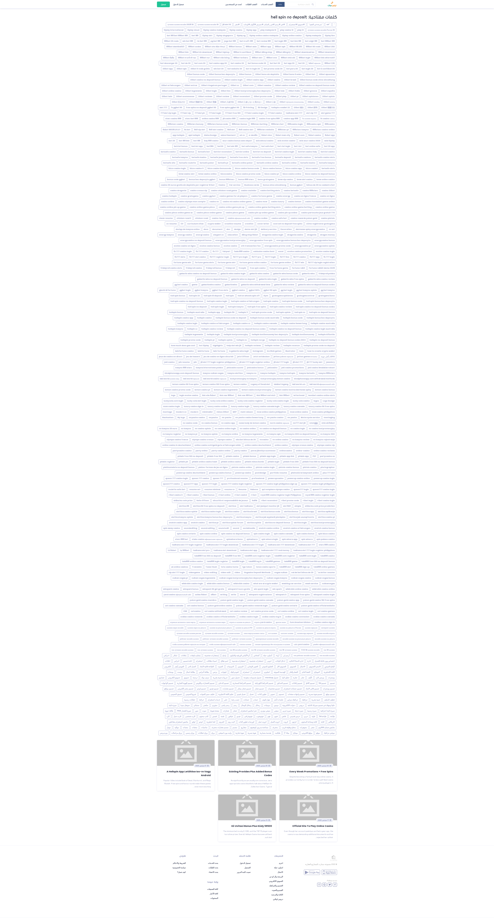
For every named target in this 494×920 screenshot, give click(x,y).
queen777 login (301, 489)
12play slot (207, 35)
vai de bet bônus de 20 (302, 572)
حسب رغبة (235, 699)
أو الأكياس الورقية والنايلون (240, 655)
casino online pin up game (173, 207)
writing (223, 594)
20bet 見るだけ (178, 102)
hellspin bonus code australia (264, 318)
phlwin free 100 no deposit (190, 456)
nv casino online (248, 428)
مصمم (234, 727)
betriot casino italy (307, 151)
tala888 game (291, 561)
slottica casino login (211, 511)
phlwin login (273, 461)
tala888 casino (327, 556)
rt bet (254, 495)
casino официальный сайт (239, 218)
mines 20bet (223, 412)
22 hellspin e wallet (280, 107)
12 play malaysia (268, 30)
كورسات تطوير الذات (246, 722)
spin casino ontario (186, 533)
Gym (265, 295)
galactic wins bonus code (285, 273)
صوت (204, 711)
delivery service (269, 229)
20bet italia (294, 91)
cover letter (263, 223)
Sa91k (254, 500)
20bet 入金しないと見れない (250, 102)
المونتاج (317, 672)
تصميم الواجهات (167, 683)
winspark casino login (324, 594)
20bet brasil (290, 80)
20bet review (222, 96)
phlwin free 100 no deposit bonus (318, 461)
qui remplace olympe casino (276, 489)
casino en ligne (327, 196)
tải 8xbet (172, 550)
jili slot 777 (298, 362)
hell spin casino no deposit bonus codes (315, 306)
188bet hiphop (223, 52)
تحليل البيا (285, 677)
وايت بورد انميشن (225, 733)
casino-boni (218, 218)
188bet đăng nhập (263, 52)
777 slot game (328, 113)
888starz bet (277, 124)
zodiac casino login (248, 616)
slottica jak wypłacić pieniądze (270, 517)
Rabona (254, 489)
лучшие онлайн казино (214, 633)
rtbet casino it (176, 495)
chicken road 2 (184, 218)
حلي (225, 699)
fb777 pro (256, 257)
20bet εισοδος (314, 102)
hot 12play (204, 345)
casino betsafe (291, 190)
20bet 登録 (211, 102)
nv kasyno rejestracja (324, 439)
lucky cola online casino (222, 401)
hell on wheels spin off (249, 295)
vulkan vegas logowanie (203, 578)
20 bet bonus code (257, 63)
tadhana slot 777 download (281, 544)
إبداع (224, 655)
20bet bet (310, 74)
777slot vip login (168, 113)
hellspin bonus (176, 312)
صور (196, 711)
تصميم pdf (310, 683)
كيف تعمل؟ (181, 872)
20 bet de (186, 63)
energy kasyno (166, 235)
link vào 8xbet (209, 395)
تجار (302, 677)
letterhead (298, 395)
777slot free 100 (233, 113)
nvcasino (264, 439)
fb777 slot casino (197, 257)
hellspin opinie (225, 340)
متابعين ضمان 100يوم (326, 727)
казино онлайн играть (326, 633)
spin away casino (171, 528)
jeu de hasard (193, 356)
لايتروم (221, 722)
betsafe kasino (199, 157)
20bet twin (167, 96)
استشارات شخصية (256, 661)
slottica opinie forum (232, 522)
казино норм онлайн (175, 628)
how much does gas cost (183, 345)
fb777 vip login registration (321, 262)
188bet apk (280, 46)
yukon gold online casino (220, 605)
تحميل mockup (271, 677)
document (217, 229)
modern (194, 412)
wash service (311, 583)
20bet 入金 (271, 102)
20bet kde (280, 91)
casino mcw (261, 201)
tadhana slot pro (201, 550)
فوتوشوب (260, 716)
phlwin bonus (249, 456)
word (242, 594)
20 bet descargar (168, 63)
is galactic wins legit (239, 351)
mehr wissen (246, 412)
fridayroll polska (327, 273)
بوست (179, 672)
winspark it (281, 594)
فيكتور (230, 716)
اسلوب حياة (278, 867)
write (233, 594)
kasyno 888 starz (183, 367)
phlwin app (303, 456)
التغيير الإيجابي (252, 666)
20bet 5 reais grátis (200, 68)
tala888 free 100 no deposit (207, 556)
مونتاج (295, 733)
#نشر (237, 24)
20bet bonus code (196, 74)
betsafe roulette (187, 163)
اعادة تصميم (187, 661)
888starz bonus (239, 124)
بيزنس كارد (320, 677)
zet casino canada (174, 605)
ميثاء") (286, 733)
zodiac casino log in (271, 616)
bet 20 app (329, 146)
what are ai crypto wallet (265, 583)
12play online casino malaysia (263, 35)
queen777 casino (171, 484)
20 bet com (199, 63)
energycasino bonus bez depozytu (293, 240)
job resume (184, 362)
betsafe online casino (267, 163)
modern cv (181, 412)
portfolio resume (278, 473)
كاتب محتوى (203, 716)
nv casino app (228, 423)
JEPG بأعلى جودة (328, 356)
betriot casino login (284, 151)
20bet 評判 (312, 107)
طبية (313, 716)
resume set (194, 489)
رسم (235, 705)
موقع (318, 733)
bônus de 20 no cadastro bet (320, 185)
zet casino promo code (262, 611)
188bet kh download (202, 52)
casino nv (214, 201)
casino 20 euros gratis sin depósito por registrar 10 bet (188, 185)
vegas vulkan (280, 572)
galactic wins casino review (321, 279)
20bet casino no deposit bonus (205, 80)
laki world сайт (299, 384)
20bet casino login (233, 80)
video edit (226, 572)
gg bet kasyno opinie (306, 290)
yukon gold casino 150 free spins (319, 600)
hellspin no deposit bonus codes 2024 (287, 340)
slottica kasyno (244, 517)
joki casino (169, 362)
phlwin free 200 (291, 461)
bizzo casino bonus (272, 168)
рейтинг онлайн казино (189, 639)
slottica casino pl (326, 517)
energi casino (202, 235)
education (233, 235)
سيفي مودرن (265, 711)
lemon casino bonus (325, 389)
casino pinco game (235, 212)
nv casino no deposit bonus (273, 428)
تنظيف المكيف (329, 699)
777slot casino (275, 113)
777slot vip (185, 113)
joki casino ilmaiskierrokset (321, 367)
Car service (234, 185)
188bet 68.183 (295, 46)
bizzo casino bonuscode (219, 168)
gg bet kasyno (328, 290)
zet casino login (306, 611)
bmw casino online (207, 174)
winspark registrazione (260, 594)
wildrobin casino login (192, 583)
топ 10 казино (329, 650)
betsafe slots (328, 168)
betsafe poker (207, 163)
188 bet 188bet (328, 41)
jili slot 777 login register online (254, 362)
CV (182, 223)
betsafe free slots (239, 157)
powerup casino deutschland (190, 473)
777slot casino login (254, 113)
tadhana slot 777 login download (222, 544)
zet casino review (238, 611)
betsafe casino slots (325, 157)
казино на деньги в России (290, 628)
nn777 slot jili (299, 423)
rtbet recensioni (269, 500)
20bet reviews (205, 96)
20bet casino (273, 80)
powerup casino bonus (220, 473)
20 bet (301, 63)
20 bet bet (275, 63)
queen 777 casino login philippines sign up (276, 484)
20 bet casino (237, 63)
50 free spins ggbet (229, 107)
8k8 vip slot (199, 129)
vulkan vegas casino (301, 578)
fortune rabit (298, 268)
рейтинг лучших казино (242, 639)
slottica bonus (291, 511)
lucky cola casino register (250, 401)
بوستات (170, 672)
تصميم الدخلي (223, 683)
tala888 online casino (192, 561)
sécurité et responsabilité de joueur (230, 500)
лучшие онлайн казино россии (189, 633)
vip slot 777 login (177, 572)
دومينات (267, 705)
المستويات (214, 898)
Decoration (286, 229)
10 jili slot (226, 24)
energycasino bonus (324, 240)
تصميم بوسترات (329, 688)
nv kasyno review (300, 439)
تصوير (272, 694)
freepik (242, 268)
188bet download (326, 52)
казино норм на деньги (196, 628)
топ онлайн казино (327, 655)
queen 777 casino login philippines (318, 484)
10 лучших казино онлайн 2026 (180, 24)
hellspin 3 (243, 312)
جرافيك (305, 699)
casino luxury (277, 201)
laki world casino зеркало (214, 378)
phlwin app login (268, 456)
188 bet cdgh (311, 41)
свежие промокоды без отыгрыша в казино (272, 644)
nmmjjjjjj (313, 423)
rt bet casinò (240, 495)
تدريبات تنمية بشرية (220, 677)
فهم (268, 716)
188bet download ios (304, 52)
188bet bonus (235, 46)
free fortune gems (279, 268)
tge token (247, 567)
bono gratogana (266, 179)
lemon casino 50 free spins (185, 384)
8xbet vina (266, 135)
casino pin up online (287, 212)
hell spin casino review (281, 306)
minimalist (207, 412)
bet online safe (312, 146)
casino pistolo (328, 218)
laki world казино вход (169, 378)
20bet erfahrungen (171, 85)
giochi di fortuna (167, 290)
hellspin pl (209, 340)
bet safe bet (267, 146)
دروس (301, 705)
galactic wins (308, 273)
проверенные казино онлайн (267, 639)
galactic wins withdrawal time (255, 284)
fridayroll (230, 268)
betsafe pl (223, 163)
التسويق (293, 666)
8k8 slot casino (216, 129)
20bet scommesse (185, 96)
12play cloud (193, 30)
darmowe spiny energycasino (310, 229)
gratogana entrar (306, 295)
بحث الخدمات (213, 863)
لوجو (201, 722)
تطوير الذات (262, 694)
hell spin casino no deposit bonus (186, 301)
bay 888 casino (211, 140)
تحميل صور (235, 677)
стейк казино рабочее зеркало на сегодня (188, 644)
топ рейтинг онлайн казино (305, 655)
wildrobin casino (241, 583)
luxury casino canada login (266, 406)
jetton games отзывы (307, 356)
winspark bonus (191, 589)
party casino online (221, 450)
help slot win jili (234, 345)
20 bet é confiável (326, 68)
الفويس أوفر (179, 666)
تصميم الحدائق (282, 683)
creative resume (232, 223)
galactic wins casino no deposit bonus (198, 273)
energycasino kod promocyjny (230, 240)
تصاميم (161, 677)
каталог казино (287, 633)
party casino (240, 450)
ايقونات (224, 672)
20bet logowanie (193, 91)
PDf (314, 456)
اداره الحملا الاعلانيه (296, 661)
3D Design (262, 107)
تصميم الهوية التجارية (184, 683)
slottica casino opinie (186, 511)
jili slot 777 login (281, 362)
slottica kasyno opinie (182, 517)
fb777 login (270, 257)
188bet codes (194, 46)
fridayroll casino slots (171, 268)
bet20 (220, 146)
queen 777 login (209, 484)
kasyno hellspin (268, 373)
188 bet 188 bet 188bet (177, 35)
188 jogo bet (230, 41)
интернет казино (328, 628)
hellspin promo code (190, 340)
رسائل (257, 705)
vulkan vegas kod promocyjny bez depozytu (241, 578)
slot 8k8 (287, 506)
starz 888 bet (181, 539)
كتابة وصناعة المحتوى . (308, 722)
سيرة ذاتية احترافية (327, 711)
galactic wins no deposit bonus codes (316, 284)
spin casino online (208, 533)
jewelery (330, 362)
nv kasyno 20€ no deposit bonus (300, 434)
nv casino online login (225, 428)
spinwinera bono (234, 539)
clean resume (166, 218)
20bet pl (294, 96)
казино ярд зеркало (305, 633)
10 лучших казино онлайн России (321, 30)
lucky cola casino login (278, 401)
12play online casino (292, 35)
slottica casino (232, 511)
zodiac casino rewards (191, 616)
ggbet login (185, 290)
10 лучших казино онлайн (208, 24)
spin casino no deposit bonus (235, 533)
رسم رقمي (225, 705)
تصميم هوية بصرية (315, 694)
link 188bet (284, 395)
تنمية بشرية (315, 699)
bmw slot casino (305, 179)
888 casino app (291, 118)
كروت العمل (275, 722)
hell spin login (217, 306)
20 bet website (234, 68)
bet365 (210, 146)
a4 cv (242, 135)
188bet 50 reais (313, 46)
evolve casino (230, 246)
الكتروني (167, 666)
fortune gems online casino (253, 262)
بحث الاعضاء (213, 872)
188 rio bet (202, 41)
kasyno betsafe (307, 373)
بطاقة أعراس (204, 672)
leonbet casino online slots (321, 395)
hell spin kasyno (236, 306)
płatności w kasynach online (305, 473)
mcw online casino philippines (271, 412)
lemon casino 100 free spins (216, 384)
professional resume (237, 478)
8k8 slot (231, 129)
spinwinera (252, 539)
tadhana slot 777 (306, 544)
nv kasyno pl (191, 434)
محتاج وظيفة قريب (289, 727)
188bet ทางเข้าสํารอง (187, 57)
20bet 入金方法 (227, 102)
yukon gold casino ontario (284, 605)
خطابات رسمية (189, 699)
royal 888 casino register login (320, 495)
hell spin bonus (177, 295)
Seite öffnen (202, 500)
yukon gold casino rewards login (252, 605)
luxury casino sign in (194, 406)
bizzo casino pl (271, 174)
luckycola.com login (173, 401)
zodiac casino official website (221, 616)
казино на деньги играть (266, 628)
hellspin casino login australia (320, 329)
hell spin (230, 295)
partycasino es (327, 456)
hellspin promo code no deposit (319, 345)
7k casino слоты (327, 118)
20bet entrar (190, 85)
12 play (300, 30)
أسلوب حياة (267, 655)
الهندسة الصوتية (279, 672)
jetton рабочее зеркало (283, 356)
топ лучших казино (205, 650)
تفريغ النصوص (191, 694)
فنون (276, 716)
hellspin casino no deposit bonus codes (246, 329)
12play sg (241, 35)
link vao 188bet (227, 395)
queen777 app (191, 484)
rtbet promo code (290, 500)
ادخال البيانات (280, 661)
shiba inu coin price (183, 500)
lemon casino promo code (178, 389)
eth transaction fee (251, 246)
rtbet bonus (208, 495)
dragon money (327, 235)
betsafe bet (204, 151)
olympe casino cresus (203, 439)
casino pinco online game (209, 212)
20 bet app (289, 63)
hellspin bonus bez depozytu (321, 318)
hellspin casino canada (265, 323)
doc (228, 229)
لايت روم (231, 722)
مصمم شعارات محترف (220, 727)
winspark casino (171, 589)
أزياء (277, 655)
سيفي (276, 711)
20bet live (226, 91)
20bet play (281, 96)
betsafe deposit (283, 157)
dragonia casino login (272, 235)
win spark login (261, 589)
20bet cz (235, 85)
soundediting (190, 528)
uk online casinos (179, 567)
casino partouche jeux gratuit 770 (318, 212)
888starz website (265, 129)
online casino (281, 445)
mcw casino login (171, 406)
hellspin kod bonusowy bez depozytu (270, 334)
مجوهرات (303, 727)
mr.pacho (226, 417)
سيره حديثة (299, 711)
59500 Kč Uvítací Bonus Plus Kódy (251, 826)
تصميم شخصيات (274, 688)
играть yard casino (263, 622)
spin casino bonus (305, 533)
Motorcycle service (310, 417)
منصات (185, 727)
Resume (242, 489)
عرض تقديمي (295, 716)
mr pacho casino (275, 417)
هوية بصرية (252, 733)
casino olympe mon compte (192, 201)
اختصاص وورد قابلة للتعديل (325, 661)
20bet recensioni (241, 96)
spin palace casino (325, 539)
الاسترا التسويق (315, 666)
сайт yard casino (301, 644)
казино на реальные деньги (221, 628)
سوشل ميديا (185, 705)
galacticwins (231, 284)
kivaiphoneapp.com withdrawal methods (314, 378)
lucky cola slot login (196, 401)
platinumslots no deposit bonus (179, 467)
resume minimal (212, 489)
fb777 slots (179, 257)
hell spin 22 (194, 295)
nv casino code (190, 423)
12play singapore (224, 35)
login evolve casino (188, 395)
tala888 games (272, 561)
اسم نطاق (224, 661)
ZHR (185, 611)
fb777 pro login (240, 257)
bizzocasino (226, 174)
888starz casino (175, 124)
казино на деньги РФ (244, 628)
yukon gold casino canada (260, 600)
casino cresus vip (198, 190)
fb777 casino (299, 257)
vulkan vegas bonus (325, 578)
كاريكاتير (331, 722)
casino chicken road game (224, 190)
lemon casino (240, 384)
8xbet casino (314, 135)
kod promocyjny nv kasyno (243, 378)
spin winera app (289, 539)
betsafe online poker (242, 163)
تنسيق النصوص (176, 694)
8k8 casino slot (246, 129)
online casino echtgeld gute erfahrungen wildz (218, 445)
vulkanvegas (328, 583)
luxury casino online (217, 406)
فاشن (284, 716)
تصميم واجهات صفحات (296, 694)
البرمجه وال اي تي (276, 876)
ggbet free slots (220, 290)
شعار (235, 711)
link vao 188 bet (245, 395)
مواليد (177, 727)
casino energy (283, 196)
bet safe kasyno (250, 146)
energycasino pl (303, 246)
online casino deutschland (258, 445)
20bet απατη (329, 102)
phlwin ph (183, 461)
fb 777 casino (202, 251)
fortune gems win (182, 262)
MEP (235, 412)
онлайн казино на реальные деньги (297, 639)
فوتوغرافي (248, 716)
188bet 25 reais (171, 41)
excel (280, 251)
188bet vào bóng (221, 57)
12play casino (235, 30)
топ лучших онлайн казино (182, 650)
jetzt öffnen (243, 356)
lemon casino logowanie (226, 389)
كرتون (294, 722)
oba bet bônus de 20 (246, 439)
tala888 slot (285, 567)
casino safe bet (279, 218)
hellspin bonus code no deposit (231, 318)
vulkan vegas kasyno (277, 578)
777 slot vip (311, 113)
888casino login (295, 124)
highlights (218, 345)
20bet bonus (245, 74)
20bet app (168, 68)
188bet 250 (329, 46)
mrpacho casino (197, 417)
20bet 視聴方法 (328, 107)
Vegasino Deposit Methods (257, 572)
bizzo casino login (177, 168)
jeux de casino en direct (170, 356)
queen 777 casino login (176, 478)
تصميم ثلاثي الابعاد (312, 688)
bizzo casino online (292, 174)
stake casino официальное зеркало (207, 539)
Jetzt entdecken (261, 356)
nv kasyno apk (274, 434)
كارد (168, 716)
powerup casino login (324, 478)
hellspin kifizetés (326, 334)
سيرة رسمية (312, 711)
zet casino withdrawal (215, 611)
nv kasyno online (230, 434)
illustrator (290, 351)
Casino (221, 185)
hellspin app (214, 312)
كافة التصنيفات (212, 889)
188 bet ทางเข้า (246, 41)
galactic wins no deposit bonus (212, 279)
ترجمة (195, 677)
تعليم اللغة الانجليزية (225, 694)
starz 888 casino (327, 544)
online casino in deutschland (176, 445)
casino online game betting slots (264, 207)
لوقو (193, 722)
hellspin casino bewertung (294, 323)
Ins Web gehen (274, 351)
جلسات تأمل (278, 699)
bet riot (298, 146)
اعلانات (167, 661)
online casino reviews (324, 450)
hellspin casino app (183, 318)
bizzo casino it (197, 168)
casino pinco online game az (179, 212)
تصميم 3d (322, 683)
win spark (277, 589)
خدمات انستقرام (214, 699)
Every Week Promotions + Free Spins (311, 771)
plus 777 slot (329, 473)
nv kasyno (186, 428)
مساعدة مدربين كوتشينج (259, 727)
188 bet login (281, 41)
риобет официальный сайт (324, 644)
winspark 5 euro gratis (239, 589)
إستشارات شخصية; (211, 655)
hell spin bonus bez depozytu (320, 301)
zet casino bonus (195, 605)
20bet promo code (263, 96)
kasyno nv (251, 373)
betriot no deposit (262, 151)
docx (206, 229)
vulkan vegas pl (180, 578)
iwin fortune (219, 351)
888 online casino (210, 118)
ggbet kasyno (201, 290)
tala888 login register (217, 561)
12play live (330, 35)
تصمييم (281, 694)
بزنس (215, 672)
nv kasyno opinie (209, 434)
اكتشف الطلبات (251, 4)
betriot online (242, 151)
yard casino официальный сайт (177, 594)
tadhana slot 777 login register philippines (314, 550)
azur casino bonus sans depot (237, 140)
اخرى (281, 863)
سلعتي (205, 705)
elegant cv (218, 235)
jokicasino (272, 367)
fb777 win (299, 262)
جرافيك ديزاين (292, 699)
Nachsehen (168, 417)
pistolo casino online (242, 467)
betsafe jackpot (218, 157)
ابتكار (175, 655)
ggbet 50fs (254, 290)
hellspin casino (204, 318)
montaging (329, 417)
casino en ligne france (305, 196)
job (195, 362)
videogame (194, 572)
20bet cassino (264, 85)
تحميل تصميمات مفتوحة (252, 677)
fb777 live (284, 257)
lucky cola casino (301, 401)
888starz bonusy (195, 124)
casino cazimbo (248, 190)
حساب (255, 699)
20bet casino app (255, 80)
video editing (210, 572)
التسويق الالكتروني (276, 881)
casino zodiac (261, 218)
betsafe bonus (187, 151)
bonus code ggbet (176, 179)
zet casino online (285, 611)
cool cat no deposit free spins (287, 223)
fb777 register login (219, 257)
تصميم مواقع (169, 688)
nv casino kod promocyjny (322, 428)
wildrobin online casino (297, 589)
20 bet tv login (253, 68)
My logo (181, 417)
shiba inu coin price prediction (320, 506)
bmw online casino (325, 179)
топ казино (221, 650)
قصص (214, 716)
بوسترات (331, 677)
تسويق (186, 677)
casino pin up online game (261, 212)
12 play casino (286, 30)
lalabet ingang (281, 384)
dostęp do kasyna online (188, 229)
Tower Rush (211, 567)
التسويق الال (281, 666)
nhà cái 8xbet (328, 423)
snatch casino (198, 522)
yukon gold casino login (232, 600)
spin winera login (269, 539)
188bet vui (205, 57)
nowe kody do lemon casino (252, 423)
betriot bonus (181, 146)
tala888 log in (255, 561)
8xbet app (330, 135)
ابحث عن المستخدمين (233, 4)
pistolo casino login (265, 467)
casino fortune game (261, 196)
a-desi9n (253, 135)
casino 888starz (310, 190)
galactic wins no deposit (243, 279)
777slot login (215, 113)
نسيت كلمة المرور (244, 872)
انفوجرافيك (234, 672)
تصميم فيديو (214, 688)
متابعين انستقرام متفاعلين (178, 722)
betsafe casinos (303, 157)
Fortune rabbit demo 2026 (322, 268)
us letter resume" (326, 572)
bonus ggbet (296, 185)
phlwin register (167, 461)
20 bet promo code (273, 68)
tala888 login (238, 561)
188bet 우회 (329, 63)
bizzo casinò (312, 168)
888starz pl (283, 129)
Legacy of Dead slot (260, 384)
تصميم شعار (259, 688)
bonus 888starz (226, 179)
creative (249, 223)
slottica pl (213, 522)
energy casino (185, 235)
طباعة (332, 716)
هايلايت (277, 733)
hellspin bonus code (293, 318)
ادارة (309, 661)
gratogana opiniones (282, 295)
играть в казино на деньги (239, 622)
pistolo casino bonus (289, 467)
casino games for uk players (233, 196)
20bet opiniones (310, 96)
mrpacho (213, 417)
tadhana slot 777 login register (187, 544)
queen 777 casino (200, 478)
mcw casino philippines (323, 412)
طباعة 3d (322, 716)
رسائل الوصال (246, 705)
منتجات (194, 727)
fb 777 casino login (183, 251)
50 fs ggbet (176, 107)
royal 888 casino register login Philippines (280, 495)
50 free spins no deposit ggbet (201, 107)
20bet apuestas (327, 74)
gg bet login (286, 290)
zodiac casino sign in (325, 622)
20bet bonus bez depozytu (222, 74)
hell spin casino (270, 301)
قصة (222, 716)
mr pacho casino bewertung (249, 417)
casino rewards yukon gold (304, 218)
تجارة (295, 677)
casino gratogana (189, 196)
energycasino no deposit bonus (195, 240)
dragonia (311, 235)
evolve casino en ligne (185, 246)
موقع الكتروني (307, 733)
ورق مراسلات (176, 733)
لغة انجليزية (210, 722)
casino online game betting (298, 207)
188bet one (271, 57)
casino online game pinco (202, 207)
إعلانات (183, 655)
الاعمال (302, 666)
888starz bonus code (217, 124)
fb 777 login (329, 257)
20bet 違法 (299, 107)
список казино (245, 644)
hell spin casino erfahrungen (245, 301)
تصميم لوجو (201, 688)
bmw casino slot (187, 174)
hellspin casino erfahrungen (215, 323)
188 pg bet (215, 41)
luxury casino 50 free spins (321, 406)
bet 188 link (184, 140)
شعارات (226, 711)
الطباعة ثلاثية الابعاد (207, 666)
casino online (167, 201)
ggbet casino (238, 290)
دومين (276, 705)
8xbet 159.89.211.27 (171, 129)
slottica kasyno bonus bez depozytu (214, 517)
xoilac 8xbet (201, 594)
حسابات (246, 699)
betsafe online (289, 163)
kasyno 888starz (327, 373)
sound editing (208, 528)
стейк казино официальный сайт (222, 644)
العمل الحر (192, 666)
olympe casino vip (326, 445)
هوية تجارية (239, 733)
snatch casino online (269, 528)
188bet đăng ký (283, 52)
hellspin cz (192, 329)
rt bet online (224, 495)
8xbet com (299, 135)
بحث (280, 4)
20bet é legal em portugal (214, 85)
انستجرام (256, 672)
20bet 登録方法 (196, 102)
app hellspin (178, 135)
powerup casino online (298, 478)
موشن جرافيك (329, 733)
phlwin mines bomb (254, 461)
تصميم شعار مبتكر (244, 688)
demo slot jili (251, 229)
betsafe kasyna (180, 157)
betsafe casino (168, 151)
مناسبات (204, 727)
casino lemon (294, 201)
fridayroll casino (194, 268)
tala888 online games (324, 567)
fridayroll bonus (214, 268)
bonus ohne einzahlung (274, 185)
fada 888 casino (241, 251)
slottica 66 (184, 506)
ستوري (214, 705)
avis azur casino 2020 (309, 140)
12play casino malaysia (214, 30)
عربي (306, 716)
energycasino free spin (260, 240)
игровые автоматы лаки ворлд (182, 622)
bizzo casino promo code (248, 174)
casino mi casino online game (237, 201)
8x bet (187, 129)
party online (202, 450)
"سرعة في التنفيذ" (316, 24)
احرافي (166, 655)
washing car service (291, 583)
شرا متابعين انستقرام (249, 711)
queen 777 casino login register (236, 484)
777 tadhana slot (294, 113)
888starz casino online (324, 129)
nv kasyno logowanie (252, 434)
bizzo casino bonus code (247, 168)
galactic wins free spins (292, 279)
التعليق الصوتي (267, 666)
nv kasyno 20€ (327, 434)
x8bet (213, 594)
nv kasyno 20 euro (168, 428)
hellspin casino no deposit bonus (285, 329)
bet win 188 (232, 146)
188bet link (183, 52)
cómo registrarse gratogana (320, 223)
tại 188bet (184, 550)
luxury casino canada (294, 406)
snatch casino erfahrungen (296, 528)
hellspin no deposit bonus (322, 340)
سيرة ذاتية (173, 705)
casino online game (325, 207)
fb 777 (216, 251)
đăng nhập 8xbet (250, 235)
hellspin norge (258, 340)
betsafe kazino (307, 163)
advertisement (228, 135)
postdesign (260, 473)
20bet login (211, 91)
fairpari (226, 251)
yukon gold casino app (288, 600)
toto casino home (229, 567)
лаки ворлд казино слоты (254, 633)
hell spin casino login (217, 301)
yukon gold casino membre (203, 600)
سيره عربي (287, 711)
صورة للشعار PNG (184, 711)
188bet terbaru (240, 57)
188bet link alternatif (324, 57)
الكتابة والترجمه (277, 894)
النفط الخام (306, 672)
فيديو (238, 716)
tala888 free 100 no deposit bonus (318, 561)
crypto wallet (214, 223)
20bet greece (310, 91)
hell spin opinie (283, 312)
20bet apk (182, 68)
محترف (275, 727)
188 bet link (295, 41)
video (237, 572)
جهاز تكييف (266, 699)
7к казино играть (309, 118)
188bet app (265, 46)
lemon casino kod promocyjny (256, 389)
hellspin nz (241, 340)
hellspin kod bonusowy (303, 334)
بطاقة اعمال (190, 672)
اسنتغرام (199, 661)
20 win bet (219, 68)
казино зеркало (311, 628)
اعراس (176, 661)
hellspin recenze (291, 345)
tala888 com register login (258, 556)
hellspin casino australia (323, 323)
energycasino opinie (324, 246)
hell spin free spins (257, 306)
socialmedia (249, 528)
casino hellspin (169, 196)
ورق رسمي (190, 733)
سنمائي (196, 705)
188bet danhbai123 (175, 46)
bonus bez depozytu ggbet (202, 179)
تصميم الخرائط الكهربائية (264, 683)
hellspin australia (195, 312)
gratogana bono (326, 295)
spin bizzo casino (326, 533)
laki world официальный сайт (322, 384)
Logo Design (329, 401)
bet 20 (172, 140)
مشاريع (243, 727)
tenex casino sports (265, 567)
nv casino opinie (203, 428)
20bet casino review (285, 85)
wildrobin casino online (323, 589)
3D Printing (248, 107)
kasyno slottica (235, 373)
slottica (232, 506)
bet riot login (283, 146)
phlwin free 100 (214, 456)
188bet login (304, 57)
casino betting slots (270, 190)
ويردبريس (163, 733)
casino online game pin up (231, 207)
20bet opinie (328, 96)
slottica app (308, 511)
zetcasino (196, 611)
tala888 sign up (302, 567)
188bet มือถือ (168, 57)
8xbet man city (283, 135)
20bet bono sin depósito (267, 74)
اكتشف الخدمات (267, 4)
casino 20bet (328, 190)
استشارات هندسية (239, 661)
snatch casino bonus (324, 528)
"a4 (328, 24)
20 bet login (307, 68)
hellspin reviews (253, 345)
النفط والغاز (293, 672)
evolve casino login (325, 251)
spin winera (307, 539)
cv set (332, 229)
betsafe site (169, 163)
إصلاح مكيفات (195, 655)
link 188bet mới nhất (266, 395)
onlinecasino (285, 450)
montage (167, 412)
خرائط (201, 699)
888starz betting (259, 124)
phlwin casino (232, 456)
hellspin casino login (187, 323)
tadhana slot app (248, 550)
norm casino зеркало (279, 423)
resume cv (229, 489)
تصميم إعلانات (297, 683)
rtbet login (308, 500)
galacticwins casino (211, 284)
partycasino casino (182, 450)
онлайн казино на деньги (325, 639)
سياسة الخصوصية (179, 867)
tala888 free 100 (233, 556)
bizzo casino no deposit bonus (320, 174)
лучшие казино (233, 633)
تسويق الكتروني (174, 677)
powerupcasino (276, 478)
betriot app (197, 146)
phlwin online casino (231, 461)
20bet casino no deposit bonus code (317, 85)
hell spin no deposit (197, 306)
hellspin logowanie (194, 334)
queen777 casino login (324, 489)
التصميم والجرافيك (276, 885)
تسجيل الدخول (178, 4)
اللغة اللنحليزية (329, 672)
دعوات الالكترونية (288, 705)
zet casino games (326, 611)
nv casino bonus (209, 423)
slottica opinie (254, 522)
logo (173, 395)
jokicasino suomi (235, 367)
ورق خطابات (203, 733)
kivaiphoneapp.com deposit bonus (182, 373)
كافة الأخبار (214, 893)
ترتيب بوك (205, 677)
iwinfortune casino (184, 351)
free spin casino (258, 268)
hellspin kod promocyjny (236, 334)
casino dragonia (178, 190)
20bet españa (328, 91)
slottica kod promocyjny (323, 522)
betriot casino (328, 151)
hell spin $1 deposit (213, 295)
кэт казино (272, 633)
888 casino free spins (269, 118)
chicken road (201, 218)
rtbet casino (193, 495)
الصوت (220, 666)
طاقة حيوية (169, 711)
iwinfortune (203, 351)
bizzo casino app (293, 168)
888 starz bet (191, 118)
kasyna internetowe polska (209, 367)
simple (297, 506)
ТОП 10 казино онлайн (310, 650)
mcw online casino (299, 412)
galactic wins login (268, 279)
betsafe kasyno (327, 163)
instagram (258, 351)
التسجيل (247, 867)
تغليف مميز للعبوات (207, 694)
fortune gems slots (204, 262)
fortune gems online (281, 262)
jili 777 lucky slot (314, 362)
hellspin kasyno (175, 329)
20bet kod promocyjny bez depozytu (252, 91)
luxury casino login (240, 406)
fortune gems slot (227, 262)
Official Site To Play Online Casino (312, 826)
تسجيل (163, 4)
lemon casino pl (202, 389)
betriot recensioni (223, 151)
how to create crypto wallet (321, 351)
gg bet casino (181, 284)
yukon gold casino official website (318, 605)
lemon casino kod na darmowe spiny (293, 389)
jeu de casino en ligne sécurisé (218, 356)
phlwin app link (287, 456)
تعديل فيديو (241, 694)
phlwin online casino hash (204, 461)
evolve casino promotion (299, 251)
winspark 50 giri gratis (213, 589)
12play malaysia (313, 35)
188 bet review (264, 41)
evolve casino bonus (210, 246)
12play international (173, 30)
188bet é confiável (242, 52)
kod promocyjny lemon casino (275, 378)
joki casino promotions (292, 367)
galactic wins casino (259, 273)
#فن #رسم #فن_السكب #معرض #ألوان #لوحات (264, 24)
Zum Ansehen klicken (300, 622)
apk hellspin (194, 135)
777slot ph (200, 113)
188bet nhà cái (288, 57)
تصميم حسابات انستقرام (293, 688)
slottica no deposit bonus (277, 522)
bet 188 (196, 140)
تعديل (251, 694)
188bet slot (257, 57)
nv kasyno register (172, 434)
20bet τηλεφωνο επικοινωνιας (292, 102)
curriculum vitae (195, 223)
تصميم (332, 683)
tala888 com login (307, 556)
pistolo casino (310, 467)
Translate (197, 567)
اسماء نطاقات (211, 661)
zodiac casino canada (324, 616)
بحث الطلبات (213, 867)
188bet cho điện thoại (215, 46)
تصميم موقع (330, 694)
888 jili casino (229, 118)
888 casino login (247, 118)
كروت (286, 722)
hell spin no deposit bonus (322, 312)
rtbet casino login (326, 500)
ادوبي (269, 661)
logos (316, 401)
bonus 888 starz (246, 179)
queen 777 (218, 478)
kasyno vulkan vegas (213, 373)
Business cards (251, 185)
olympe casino (224, 439)
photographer (327, 467)
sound (236, 528)
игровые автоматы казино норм (212, 622)
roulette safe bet (176, 489)
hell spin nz (299, 312)
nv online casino (280, 439)
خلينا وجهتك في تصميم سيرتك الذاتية (321, 705)
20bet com (248, 85)
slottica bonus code (270, 511)
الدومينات (230, 666)
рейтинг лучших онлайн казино (215, 639)
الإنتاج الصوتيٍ (330, 666)
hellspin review (272, 345)
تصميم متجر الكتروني (185, 688)
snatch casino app (178, 522)
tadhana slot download (224, 550)
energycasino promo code (277, 246)
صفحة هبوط (214, 711)
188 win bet (187, 41)
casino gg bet (209, 196)
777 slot (163, 107)
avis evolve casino (286, 140)
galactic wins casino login (233, 273)
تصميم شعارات (228, 688)
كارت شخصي (190, 716)
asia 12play (329, 140)
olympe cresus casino (302, 445)
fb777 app (315, 257)
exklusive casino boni (263, 251)
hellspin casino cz (241, 323)
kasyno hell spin (287, 373)
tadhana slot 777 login (253, 544)
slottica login (300, 522)
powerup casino (243, 473)
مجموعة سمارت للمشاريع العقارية (318, 864)
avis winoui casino (265, 140)
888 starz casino (173, 118)
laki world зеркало (191, 378)
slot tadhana (246, 506)
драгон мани (281, 622)
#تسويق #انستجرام (297, 24)
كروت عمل (262, 722)
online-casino (303, 450)
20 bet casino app (218, 63)
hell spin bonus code (292, 301)
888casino (330, 124)
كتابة (322, 722)
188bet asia (251, 46)
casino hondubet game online (320, 201)
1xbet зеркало (314, 63)
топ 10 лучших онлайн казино (263, 650)
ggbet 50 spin (270, 290)
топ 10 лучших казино (288, 650)
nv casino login (297, 428)
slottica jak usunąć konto (301, 517)
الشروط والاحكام (179, 863)
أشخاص (256, 655)
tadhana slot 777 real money (275, 550)
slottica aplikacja (326, 511)
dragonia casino (295, 235)
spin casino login (262, 533)
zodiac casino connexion (297, 616)
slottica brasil (250, 511)
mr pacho (292, 417)
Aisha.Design (210, 135)
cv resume (171, 223)
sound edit (223, 528)
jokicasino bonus (255, 367)
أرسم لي (286, 655)
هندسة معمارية (265, 733)
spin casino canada (283, 533)
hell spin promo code (262, 312)
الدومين (241, 666)
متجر (313, 727)
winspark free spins (300, 594)
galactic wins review (284, 284)
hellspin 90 (229, 312)
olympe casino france (177, 439)
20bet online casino (171, 91)
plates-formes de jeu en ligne (213, 467)
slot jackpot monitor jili (268, 506)
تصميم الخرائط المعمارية (242, 683)
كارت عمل (177, 716)
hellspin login (213, 334)
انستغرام (246, 672)
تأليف (310, 677)
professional (258, 478)
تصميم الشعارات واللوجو (205, 683)
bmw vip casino (285, 179)
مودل (169, 727)
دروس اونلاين (278, 899)
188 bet (195, 35)
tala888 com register (284, 556)
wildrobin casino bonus (218, 583)
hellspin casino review (212, 329)
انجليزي (267, 672)
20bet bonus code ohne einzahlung (317, 80)
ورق (213, 733)
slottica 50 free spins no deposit (209, 506)
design (237, 229)
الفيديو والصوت (277, 890)
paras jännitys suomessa (263, 450)
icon (301, 351)
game (194, 284)
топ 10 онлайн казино (238, 650)
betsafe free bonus (261, 157)
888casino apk (314, 124)
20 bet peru (292, 68)
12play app (251, 30)
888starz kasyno (301, 129)
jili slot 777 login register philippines (218, 362)
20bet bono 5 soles (292, 74)
